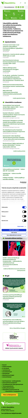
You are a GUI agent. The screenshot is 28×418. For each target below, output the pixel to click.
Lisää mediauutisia (19, 151)
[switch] (24, 212)
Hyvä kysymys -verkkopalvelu (11, 381)
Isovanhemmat (7, 372)
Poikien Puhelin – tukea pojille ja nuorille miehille (13, 178)
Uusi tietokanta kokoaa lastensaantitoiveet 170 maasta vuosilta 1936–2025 (14, 61)
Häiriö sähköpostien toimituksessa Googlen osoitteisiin (11, 69)
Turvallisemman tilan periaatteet (12, 384)
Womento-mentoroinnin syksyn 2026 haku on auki (14, 55)
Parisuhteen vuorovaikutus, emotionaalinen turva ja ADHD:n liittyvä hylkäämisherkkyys (14, 321)
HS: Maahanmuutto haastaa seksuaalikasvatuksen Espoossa (14, 130)
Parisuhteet (6, 373)
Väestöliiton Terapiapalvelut (14, 391)
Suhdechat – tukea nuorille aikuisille (12, 174)
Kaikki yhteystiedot (8, 388)
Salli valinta (14, 232)
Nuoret (4, 365)
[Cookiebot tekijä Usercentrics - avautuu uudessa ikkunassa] (20, 182)
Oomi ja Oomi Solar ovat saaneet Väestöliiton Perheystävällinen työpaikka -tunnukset (13, 47)
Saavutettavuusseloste (9, 383)
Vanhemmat (6, 370)
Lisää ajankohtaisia (19, 98)
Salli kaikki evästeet (14, 230)
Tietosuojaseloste (7, 386)
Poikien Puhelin (6, 366)
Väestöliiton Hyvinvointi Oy (10, 389)
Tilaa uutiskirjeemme (9, 7)
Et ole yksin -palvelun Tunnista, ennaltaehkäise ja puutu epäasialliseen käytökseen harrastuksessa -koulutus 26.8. (13, 78)
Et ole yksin (5, 368)
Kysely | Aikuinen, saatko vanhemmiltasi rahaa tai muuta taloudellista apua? (14, 114)
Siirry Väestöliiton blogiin (17, 328)
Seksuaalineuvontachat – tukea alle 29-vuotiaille (14, 170)
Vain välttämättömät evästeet (14, 235)
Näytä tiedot (20, 226)
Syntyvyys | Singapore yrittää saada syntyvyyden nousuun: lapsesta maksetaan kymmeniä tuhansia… (14, 123)
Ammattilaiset (6, 377)
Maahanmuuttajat (8, 375)
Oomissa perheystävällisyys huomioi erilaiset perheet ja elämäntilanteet (12, 296)
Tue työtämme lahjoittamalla (11, 413)
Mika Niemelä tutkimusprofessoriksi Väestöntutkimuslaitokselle (12, 92)
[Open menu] (25, 3)
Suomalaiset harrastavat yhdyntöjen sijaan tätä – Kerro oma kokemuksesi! (13, 107)
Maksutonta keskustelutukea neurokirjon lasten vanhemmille (13, 85)
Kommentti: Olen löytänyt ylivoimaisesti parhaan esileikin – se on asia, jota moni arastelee (14, 137)
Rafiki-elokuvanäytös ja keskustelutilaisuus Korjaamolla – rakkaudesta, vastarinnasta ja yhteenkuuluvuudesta (12, 261)
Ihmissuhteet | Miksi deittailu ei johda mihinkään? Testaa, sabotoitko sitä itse (13, 145)
